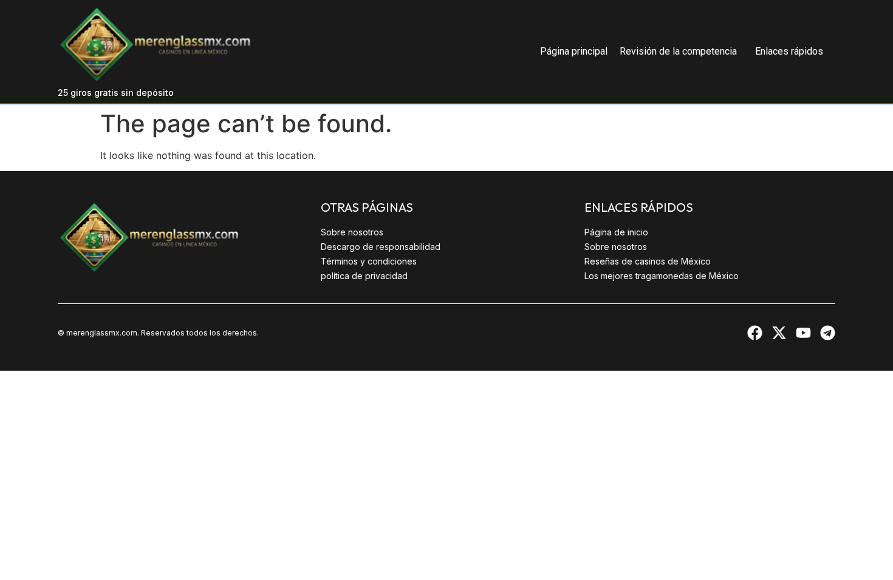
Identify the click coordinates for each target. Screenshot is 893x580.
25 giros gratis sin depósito (116, 92)
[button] (681, 51)
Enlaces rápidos (789, 51)
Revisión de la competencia (678, 51)
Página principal (573, 51)
